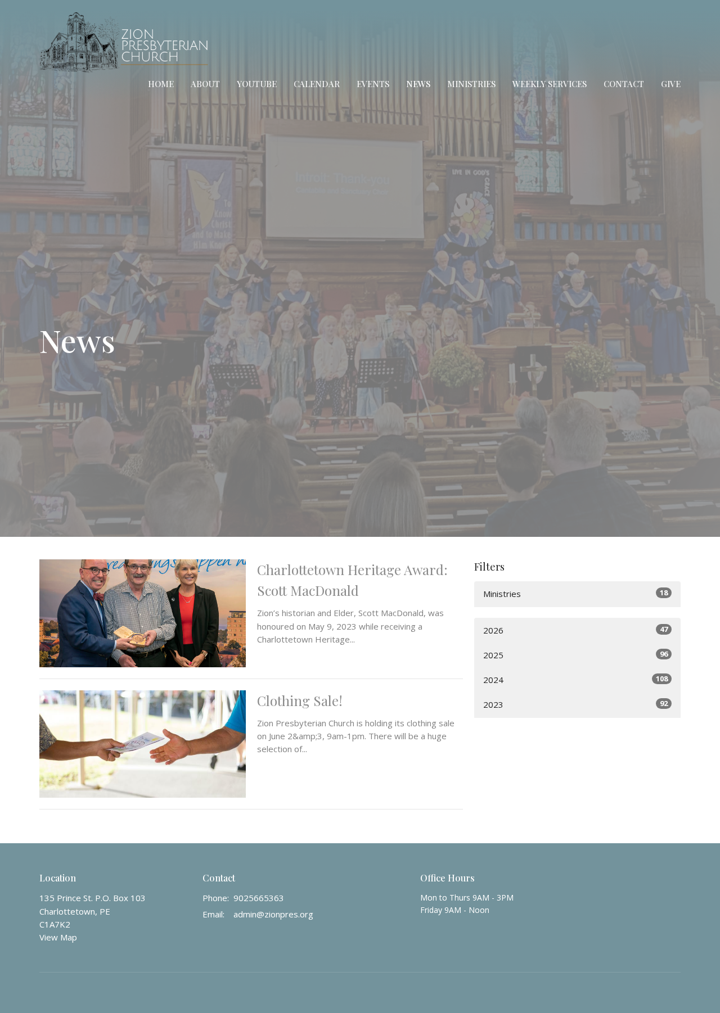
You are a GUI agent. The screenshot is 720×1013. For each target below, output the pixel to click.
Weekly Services (549, 83)
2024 (575, 679)
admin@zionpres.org (273, 914)
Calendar (317, 83)
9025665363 (258, 897)
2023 (575, 704)
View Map (58, 937)
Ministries (471, 83)
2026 (575, 630)
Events (373, 83)
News (418, 83)
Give (671, 83)
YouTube (257, 83)
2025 (575, 655)
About (205, 83)
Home (161, 83)
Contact (624, 83)
